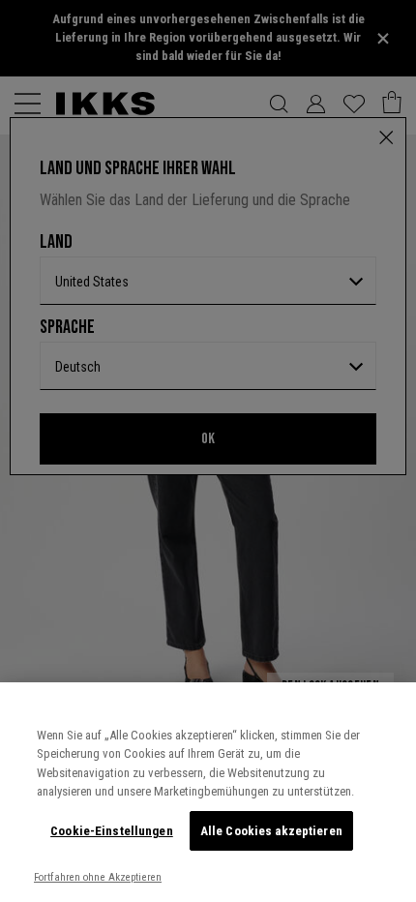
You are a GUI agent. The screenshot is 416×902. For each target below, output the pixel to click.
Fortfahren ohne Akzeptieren (98, 877)
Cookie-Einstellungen (111, 831)
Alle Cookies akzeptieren (271, 831)
